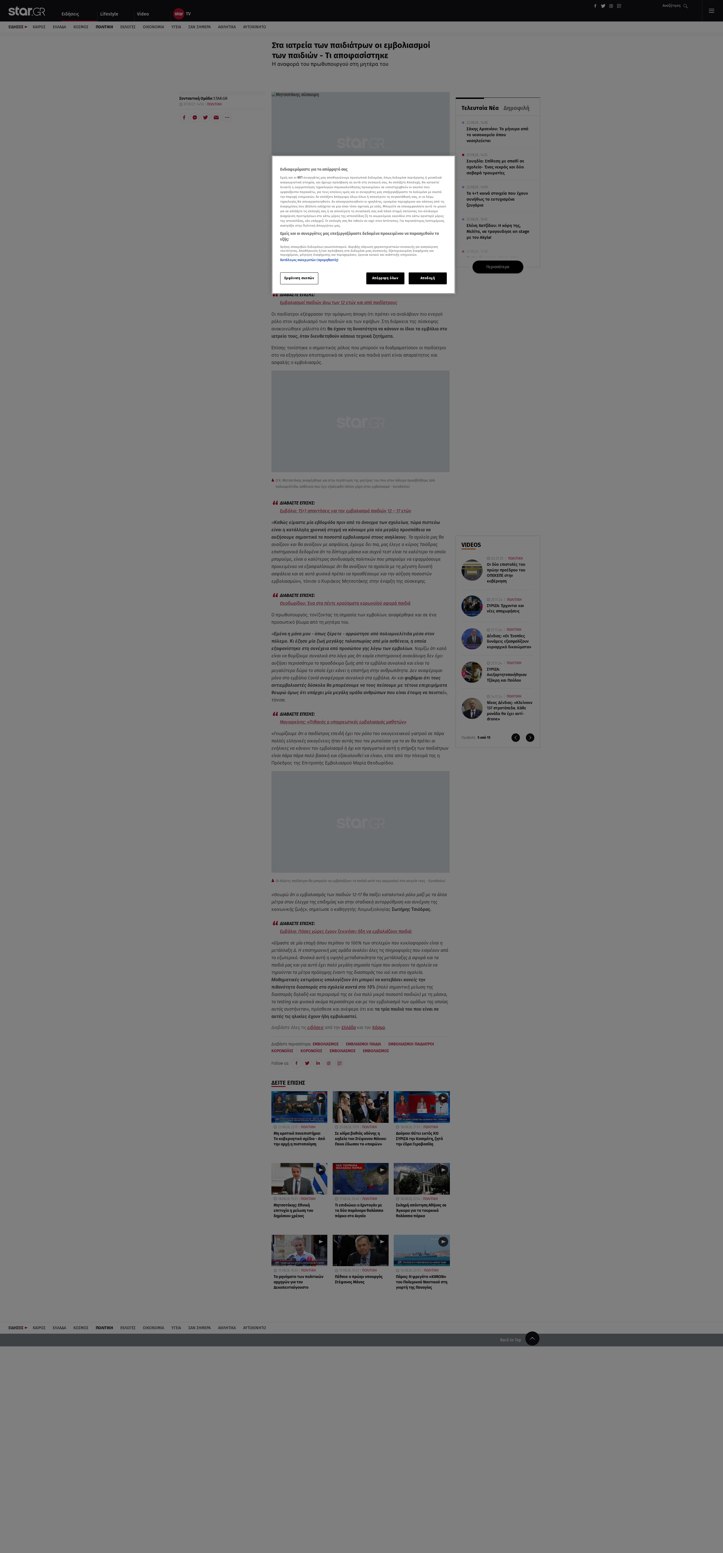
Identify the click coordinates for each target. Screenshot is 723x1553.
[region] (363, 224)
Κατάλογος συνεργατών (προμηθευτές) (309, 260)
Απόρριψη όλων (385, 278)
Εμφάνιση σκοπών (299, 278)
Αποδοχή (428, 278)
